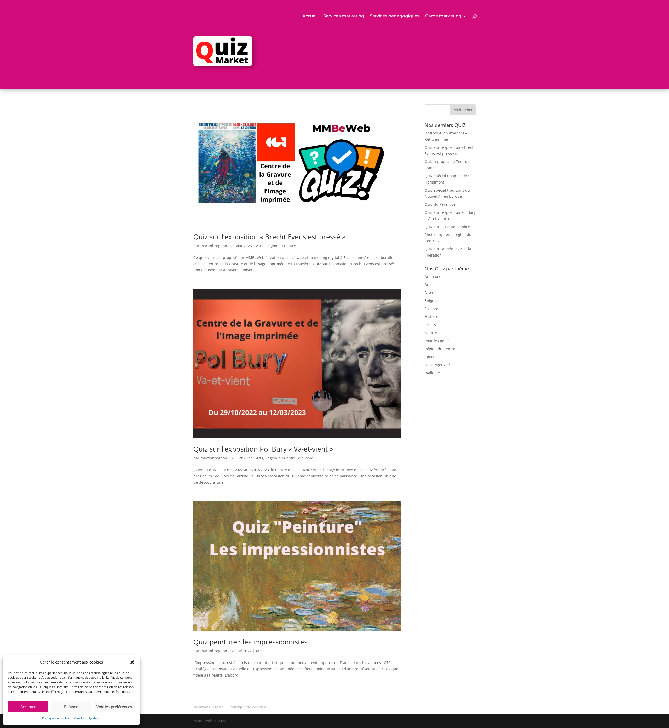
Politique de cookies (56, 718)
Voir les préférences (114, 706)
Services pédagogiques (394, 16)
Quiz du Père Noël (441, 204)
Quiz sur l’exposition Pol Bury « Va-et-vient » (263, 449)
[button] (132, 662)
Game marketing (443, 16)
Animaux (432, 276)
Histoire (431, 316)
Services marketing (343, 16)
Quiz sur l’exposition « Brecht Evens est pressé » (269, 236)
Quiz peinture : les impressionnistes (250, 642)
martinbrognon (213, 245)
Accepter (28, 706)
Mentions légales (85, 718)
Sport (429, 356)
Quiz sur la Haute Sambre (447, 226)
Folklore (431, 308)
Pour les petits (437, 340)
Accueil (310, 16)
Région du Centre (280, 245)
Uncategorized (437, 364)
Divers (430, 292)
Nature (431, 332)
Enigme (431, 300)
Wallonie (305, 457)
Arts (259, 245)
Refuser (71, 706)
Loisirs (430, 324)
